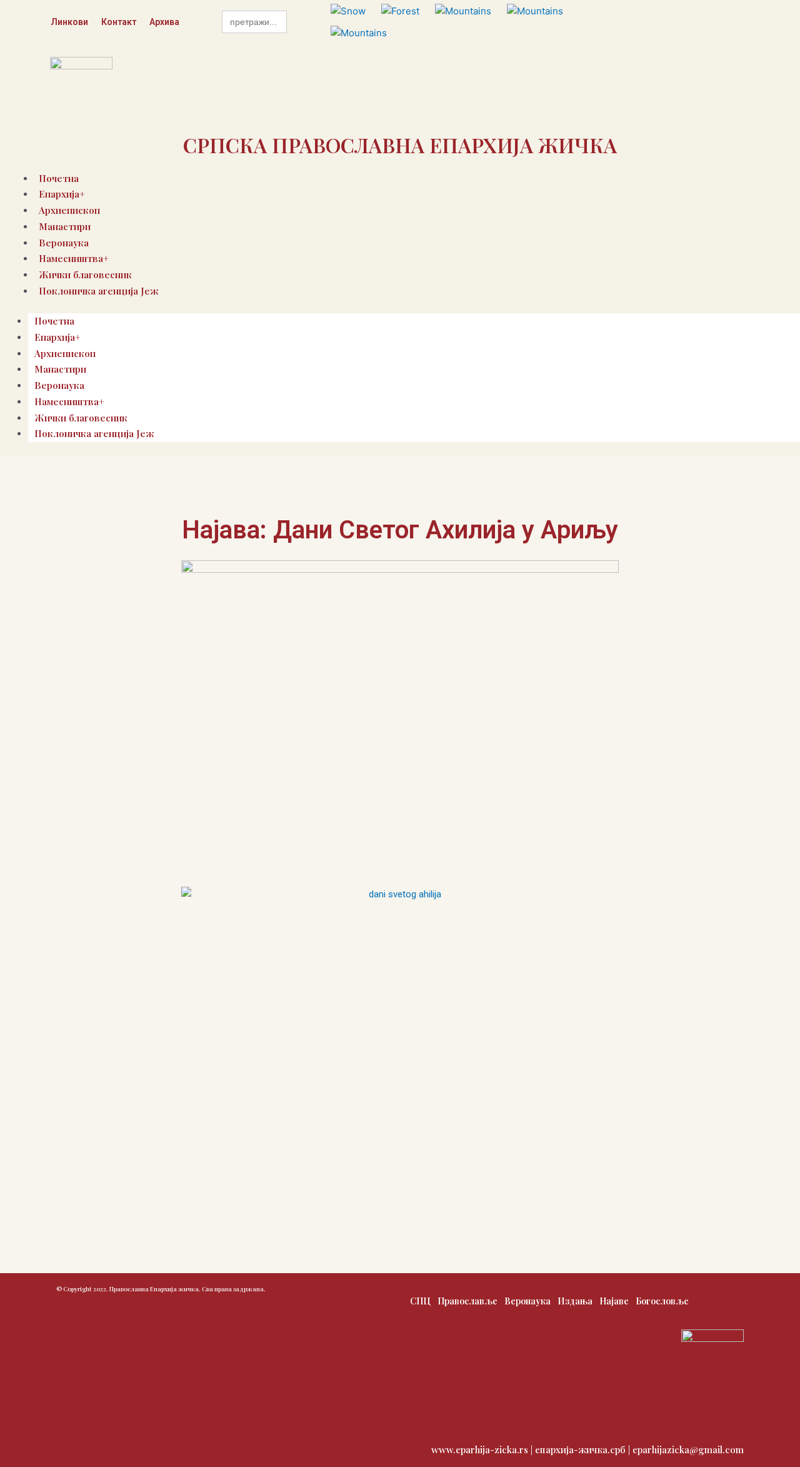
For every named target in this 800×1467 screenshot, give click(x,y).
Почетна (54, 321)
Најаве (614, 1301)
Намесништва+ (69, 401)
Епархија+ (57, 337)
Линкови (69, 22)
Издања (575, 1301)
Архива (164, 22)
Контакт (118, 22)
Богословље (662, 1301)
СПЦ (420, 1301)
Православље (468, 1301)
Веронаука (59, 385)
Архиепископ (65, 353)
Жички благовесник (81, 417)
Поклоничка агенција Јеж (99, 291)
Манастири (65, 226)
